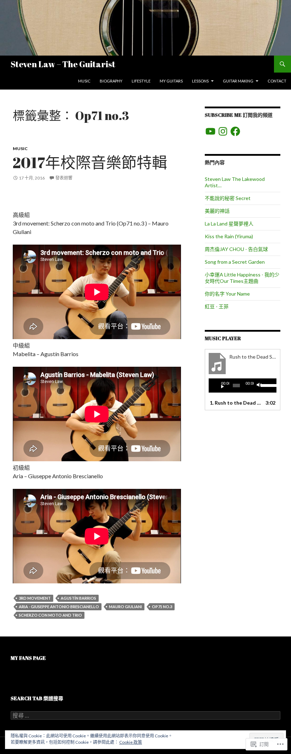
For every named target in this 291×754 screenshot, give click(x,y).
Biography (111, 81)
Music (84, 81)
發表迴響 (63, 178)
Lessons (200, 81)
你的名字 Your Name (227, 294)
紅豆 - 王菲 (217, 306)
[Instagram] (223, 131)
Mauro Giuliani (125, 606)
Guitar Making (238, 81)
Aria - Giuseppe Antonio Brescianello (59, 606)
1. (235, 403)
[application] (242, 385)
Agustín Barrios (78, 598)
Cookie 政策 (130, 742)
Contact (277, 81)
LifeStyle (141, 81)
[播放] (219, 385)
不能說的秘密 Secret (228, 198)
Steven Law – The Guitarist (63, 64)
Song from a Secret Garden (235, 262)
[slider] (266, 384)
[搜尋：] (145, 716)
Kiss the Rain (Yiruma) (229, 236)
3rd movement (35, 598)
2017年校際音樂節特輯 (90, 162)
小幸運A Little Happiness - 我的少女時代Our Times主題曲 (242, 278)
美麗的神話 (217, 211)
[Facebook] (235, 131)
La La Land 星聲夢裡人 (229, 224)
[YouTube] (210, 131)
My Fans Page (28, 658)
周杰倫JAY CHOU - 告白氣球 (236, 249)
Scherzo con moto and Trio (50, 615)
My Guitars (171, 81)
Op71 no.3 (162, 606)
